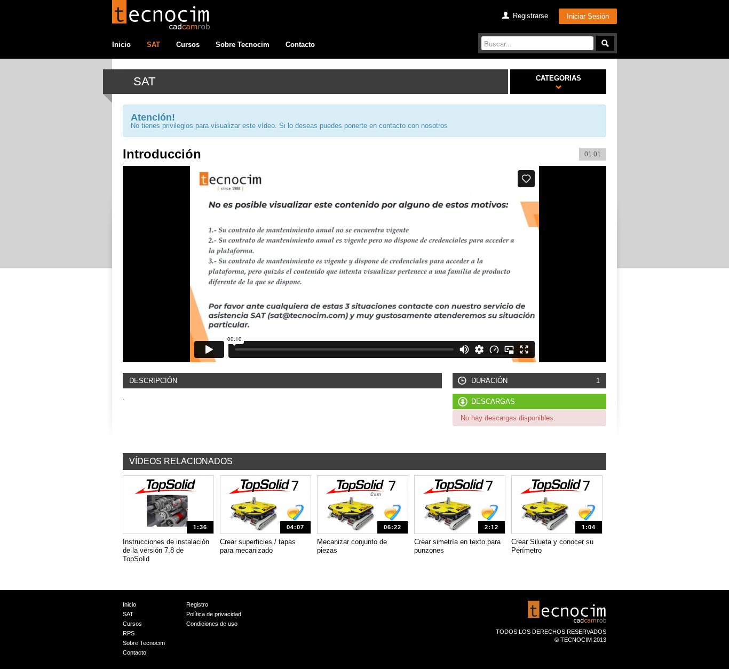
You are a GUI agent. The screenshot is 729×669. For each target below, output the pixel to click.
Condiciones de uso (211, 623)
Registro (197, 604)
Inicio (121, 45)
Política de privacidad (213, 614)
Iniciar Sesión (588, 16)
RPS (128, 633)
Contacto (300, 45)
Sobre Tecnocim (243, 45)
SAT (153, 45)
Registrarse (530, 16)
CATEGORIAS (558, 78)
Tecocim (161, 14)
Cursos (188, 45)
